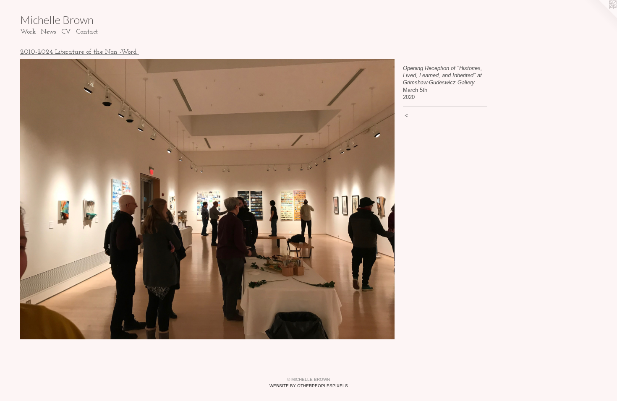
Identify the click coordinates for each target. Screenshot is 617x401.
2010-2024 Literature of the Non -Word (79, 52)
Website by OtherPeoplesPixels (308, 385)
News (48, 32)
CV (66, 32)
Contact (87, 32)
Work (28, 32)
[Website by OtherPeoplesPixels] (600, 17)
